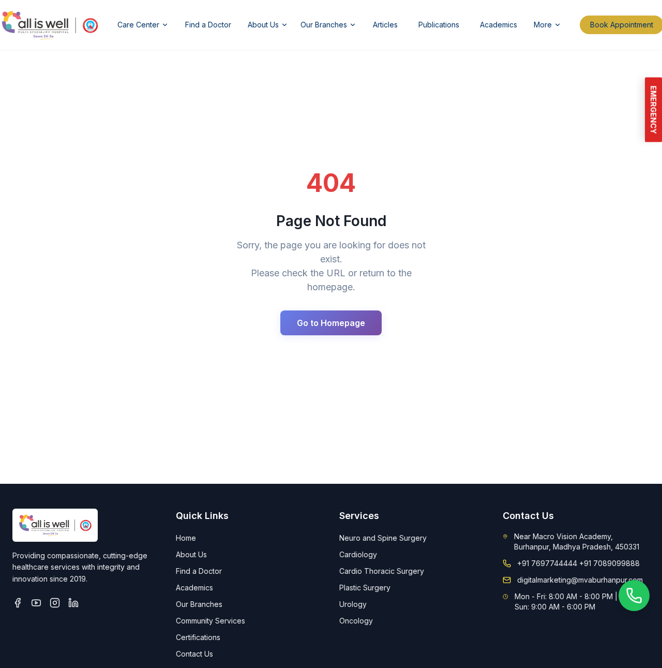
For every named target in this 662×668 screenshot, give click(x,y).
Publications (438, 24)
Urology (353, 604)
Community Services (210, 620)
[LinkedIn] (73, 603)
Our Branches (323, 24)
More (543, 24)
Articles (385, 24)
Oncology (356, 620)
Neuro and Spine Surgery (383, 537)
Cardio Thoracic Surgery (381, 571)
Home (186, 537)
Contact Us (194, 653)
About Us (263, 24)
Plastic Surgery (364, 587)
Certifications (198, 637)
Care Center (138, 24)
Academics (498, 24)
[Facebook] (17, 603)
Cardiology (358, 554)
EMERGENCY (653, 110)
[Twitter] (36, 603)
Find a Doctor (208, 24)
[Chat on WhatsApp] (634, 595)
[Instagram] (55, 603)
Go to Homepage (331, 323)
